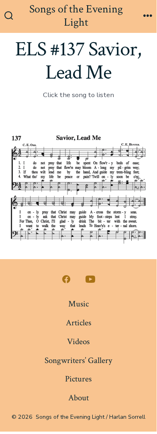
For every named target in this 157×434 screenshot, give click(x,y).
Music (78, 303)
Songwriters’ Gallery (78, 360)
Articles (78, 322)
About (78, 397)
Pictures (78, 378)
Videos (78, 341)
